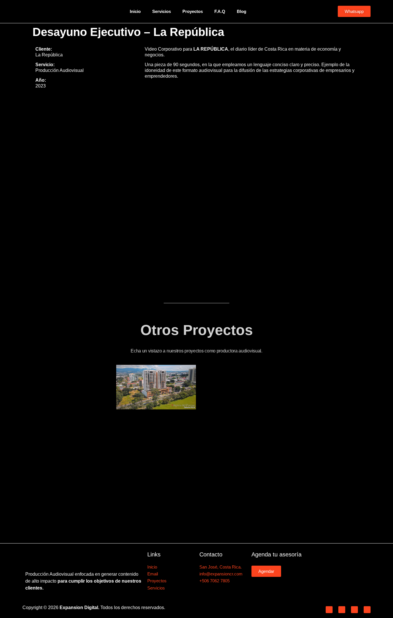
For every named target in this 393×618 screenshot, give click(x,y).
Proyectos (192, 11)
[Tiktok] (367, 609)
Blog (241, 11)
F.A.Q (219, 11)
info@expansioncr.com (221, 573)
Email (152, 573)
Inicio (135, 11)
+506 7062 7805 (214, 580)
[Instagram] (341, 609)
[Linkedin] (354, 609)
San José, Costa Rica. (220, 566)
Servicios (161, 11)
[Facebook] (329, 609)
